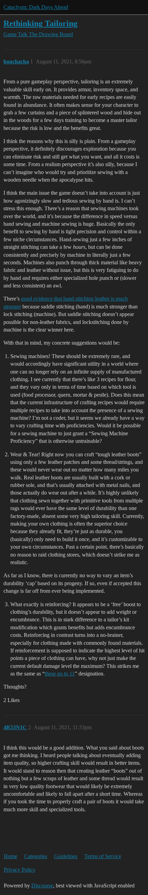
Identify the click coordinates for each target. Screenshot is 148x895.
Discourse (42, 885)
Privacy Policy (19, 870)
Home (10, 856)
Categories (35, 856)
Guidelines (65, 856)
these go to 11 (60, 674)
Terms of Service (102, 856)
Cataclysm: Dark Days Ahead (35, 7)
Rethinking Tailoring (40, 23)
